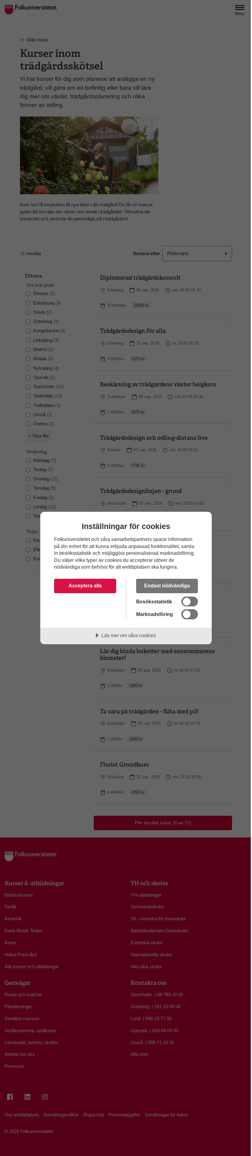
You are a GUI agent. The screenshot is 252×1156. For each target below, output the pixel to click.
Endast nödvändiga (167, 585)
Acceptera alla (85, 585)
